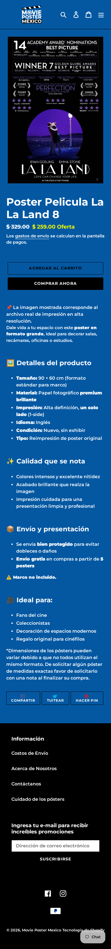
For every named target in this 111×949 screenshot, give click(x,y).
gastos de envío (32, 236)
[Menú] (101, 14)
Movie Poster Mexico (41, 930)
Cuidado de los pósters (37, 799)
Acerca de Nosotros (34, 768)
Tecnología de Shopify (83, 930)
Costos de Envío (29, 753)
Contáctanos (26, 784)
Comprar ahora (55, 283)
